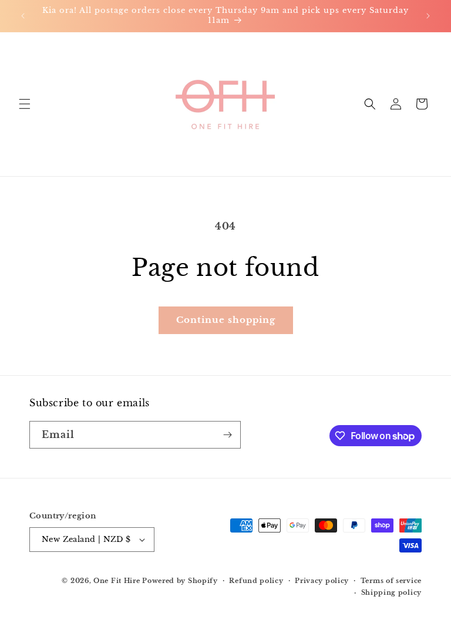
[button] (25, 104)
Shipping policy (391, 592)
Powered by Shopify (180, 581)
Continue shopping (225, 319)
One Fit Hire (116, 581)
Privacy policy (322, 581)
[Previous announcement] (23, 16)
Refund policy (256, 581)
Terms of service (391, 581)
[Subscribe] (227, 435)
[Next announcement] (428, 16)
